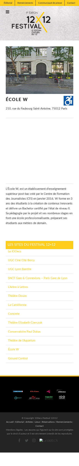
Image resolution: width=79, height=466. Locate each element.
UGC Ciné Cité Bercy (21, 260)
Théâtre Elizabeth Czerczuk (25, 322)
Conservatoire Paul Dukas (24, 331)
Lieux (37, 422)
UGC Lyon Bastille (19, 269)
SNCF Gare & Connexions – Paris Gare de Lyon (37, 278)
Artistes (29, 422)
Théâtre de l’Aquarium (21, 340)
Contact (39, 426)
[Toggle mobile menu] (8, 12)
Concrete (14, 313)
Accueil (10, 422)
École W (13, 349)
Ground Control (18, 358)
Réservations (48, 422)
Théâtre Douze (17, 295)
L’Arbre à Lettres (18, 287)
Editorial (19, 422)
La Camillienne (17, 305)
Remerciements (64, 422)
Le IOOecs (14, 251)
